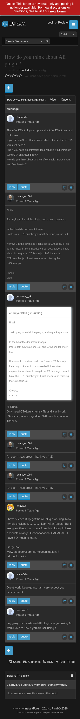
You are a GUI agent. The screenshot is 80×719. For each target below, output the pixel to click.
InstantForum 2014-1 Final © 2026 (46, 708)
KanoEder (25, 70)
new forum (58, 11)
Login (51, 22)
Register (63, 22)
